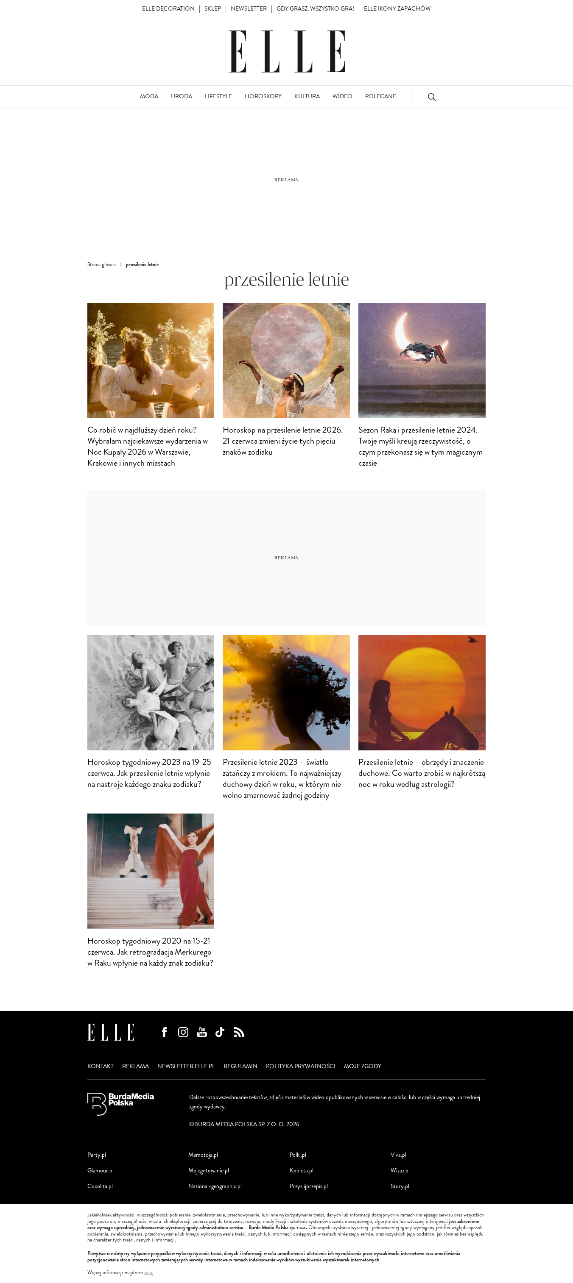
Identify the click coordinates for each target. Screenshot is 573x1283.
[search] (431, 97)
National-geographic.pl (215, 1186)
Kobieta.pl (301, 1170)
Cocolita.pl (100, 1186)
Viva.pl (398, 1155)
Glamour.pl (100, 1170)
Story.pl (400, 1186)
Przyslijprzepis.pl (309, 1186)
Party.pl (96, 1155)
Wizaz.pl (400, 1170)
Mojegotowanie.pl (208, 1170)
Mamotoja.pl (203, 1155)
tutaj (149, 1273)
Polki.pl (298, 1155)
